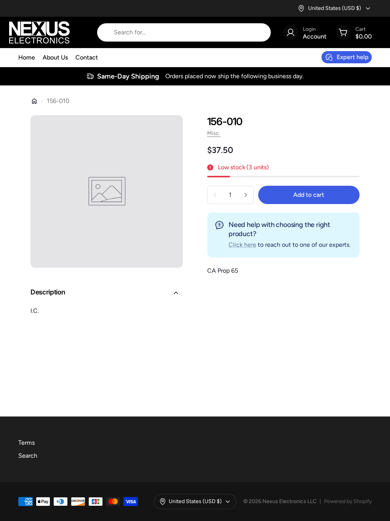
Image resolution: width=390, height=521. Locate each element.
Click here (242, 244)
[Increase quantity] (245, 195)
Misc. (214, 133)
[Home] (34, 101)
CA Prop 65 (222, 270)
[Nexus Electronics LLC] (39, 32)
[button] (106, 293)
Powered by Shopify (348, 501)
